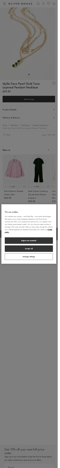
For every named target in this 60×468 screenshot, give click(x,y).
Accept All (29, 248)
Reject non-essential (28, 240)
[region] (28, 234)
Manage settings (29, 256)
